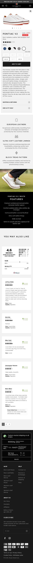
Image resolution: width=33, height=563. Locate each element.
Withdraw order (18, 555)
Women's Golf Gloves (8, 491)
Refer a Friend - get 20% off (9, 511)
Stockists (7, 504)
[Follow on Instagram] (9, 538)
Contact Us (22, 470)
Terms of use (8, 552)
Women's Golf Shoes (8, 481)
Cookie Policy (8, 555)
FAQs (20, 482)
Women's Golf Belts (8, 486)
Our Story (7, 501)
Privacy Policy (17, 552)
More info (16, 459)
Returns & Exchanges (21, 473)
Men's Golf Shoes (9, 470)
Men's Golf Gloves (7, 476)
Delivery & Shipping (21, 478)
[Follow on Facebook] (5, 538)
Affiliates (6, 507)
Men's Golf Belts (9, 473)
